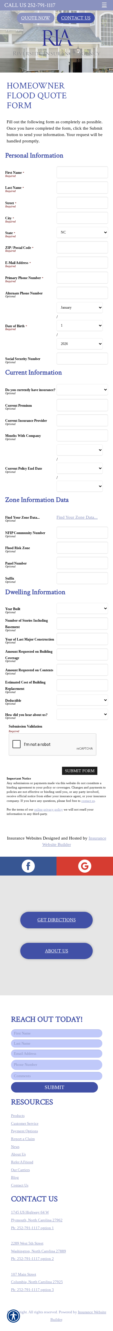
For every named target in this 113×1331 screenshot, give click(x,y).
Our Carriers (20, 1170)
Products (18, 1115)
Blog (15, 1177)
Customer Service (25, 1123)
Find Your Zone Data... (77, 517)
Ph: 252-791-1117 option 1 (32, 1228)
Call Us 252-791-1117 (29, 5)
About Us (56, 951)
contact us (88, 800)
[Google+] (85, 866)
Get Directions (56, 920)
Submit (54, 1087)
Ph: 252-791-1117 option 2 (32, 1258)
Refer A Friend (22, 1162)
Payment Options (24, 1131)
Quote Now (35, 18)
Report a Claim (23, 1139)
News (15, 1146)
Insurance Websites (24, 838)
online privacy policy (48, 809)
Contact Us (75, 18)
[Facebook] (28, 866)
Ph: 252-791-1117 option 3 (32, 1289)
